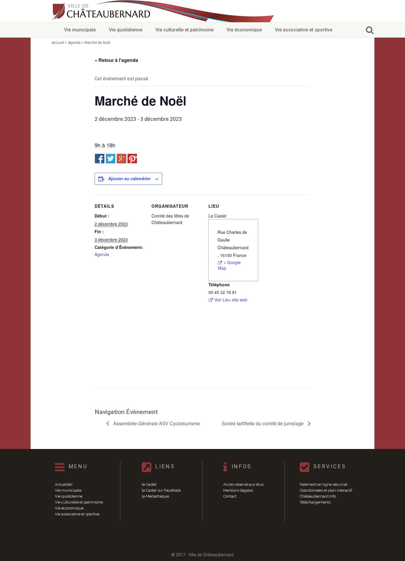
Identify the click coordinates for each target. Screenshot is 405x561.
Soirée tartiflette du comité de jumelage (263, 423)
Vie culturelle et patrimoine (184, 30)
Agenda (102, 254)
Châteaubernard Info (318, 496)
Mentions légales (238, 490)
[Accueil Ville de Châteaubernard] (102, 11)
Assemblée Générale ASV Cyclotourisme (156, 423)
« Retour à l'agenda (116, 60)
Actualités (63, 484)
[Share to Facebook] (99, 158)
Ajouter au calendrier (129, 178)
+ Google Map (229, 265)
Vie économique (244, 30)
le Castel (149, 484)
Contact (230, 496)
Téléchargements (315, 502)
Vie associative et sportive (303, 30)
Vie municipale (80, 30)
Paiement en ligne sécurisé (323, 484)
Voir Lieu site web (230, 300)
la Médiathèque (155, 496)
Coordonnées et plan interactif (326, 490)
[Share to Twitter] (110, 158)
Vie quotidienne (125, 30)
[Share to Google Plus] (121, 158)
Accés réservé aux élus (243, 484)
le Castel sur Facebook (161, 490)
